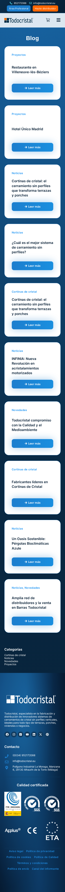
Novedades (11, 661)
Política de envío (18, 868)
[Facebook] (7, 734)
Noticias (9, 658)
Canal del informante (45, 868)
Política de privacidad (40, 851)
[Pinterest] (47, 734)
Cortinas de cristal (15, 655)
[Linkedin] (34, 734)
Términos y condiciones (32, 862)
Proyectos (10, 664)
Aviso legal (16, 851)
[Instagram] (14, 734)
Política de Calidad (46, 857)
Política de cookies (18, 857)
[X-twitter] (41, 734)
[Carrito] (49, 20)
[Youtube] (27, 734)
